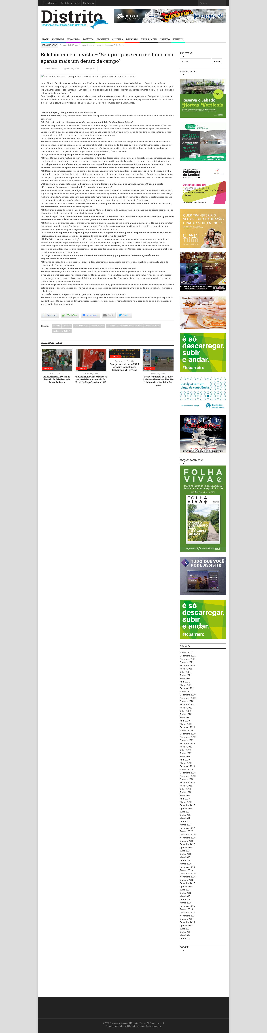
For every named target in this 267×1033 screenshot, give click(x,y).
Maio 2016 (185, 857)
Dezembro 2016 (188, 834)
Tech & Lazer (149, 39)
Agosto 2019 (186, 746)
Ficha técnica (49, 3)
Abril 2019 (185, 759)
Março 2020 (186, 724)
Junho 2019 (185, 753)
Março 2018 (186, 802)
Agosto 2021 (186, 668)
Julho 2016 (185, 850)
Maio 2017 (185, 818)
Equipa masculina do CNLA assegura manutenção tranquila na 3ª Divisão (124, 367)
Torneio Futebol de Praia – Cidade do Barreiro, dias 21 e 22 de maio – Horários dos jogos (158, 381)
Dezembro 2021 (188, 655)
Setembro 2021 (187, 665)
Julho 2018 (185, 789)
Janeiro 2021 (186, 691)
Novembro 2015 (188, 876)
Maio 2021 (185, 678)
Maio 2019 (185, 756)
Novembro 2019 (188, 737)
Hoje (45, 39)
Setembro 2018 (187, 782)
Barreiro (56, 326)
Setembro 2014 (187, 922)
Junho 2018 (185, 792)
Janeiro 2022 (186, 652)
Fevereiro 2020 (187, 727)
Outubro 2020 (186, 701)
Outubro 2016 (186, 841)
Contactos (88, 3)
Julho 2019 (185, 750)
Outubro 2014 (186, 919)
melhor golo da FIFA (61, 331)
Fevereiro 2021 (187, 688)
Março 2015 (186, 902)
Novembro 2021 (188, 659)
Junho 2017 (185, 815)
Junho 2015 (185, 893)
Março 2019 (186, 763)
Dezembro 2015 (188, 873)
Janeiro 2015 (186, 909)
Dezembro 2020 (188, 694)
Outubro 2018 (186, 779)
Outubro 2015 (186, 880)
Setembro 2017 (187, 805)
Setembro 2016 (187, 844)
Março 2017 (186, 824)
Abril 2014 (185, 938)
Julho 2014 (185, 928)
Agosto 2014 (186, 925)
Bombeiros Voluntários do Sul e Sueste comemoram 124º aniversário (89, 45)
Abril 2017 (185, 821)
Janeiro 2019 (186, 769)
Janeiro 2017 (186, 831)
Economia (73, 39)
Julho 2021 (185, 672)
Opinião (165, 39)
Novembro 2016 (188, 837)
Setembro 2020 (187, 704)
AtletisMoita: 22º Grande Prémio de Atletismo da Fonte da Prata (56, 379)
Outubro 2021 (186, 662)
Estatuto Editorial (70, 3)
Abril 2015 (185, 899)
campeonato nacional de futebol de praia (125, 326)
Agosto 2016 (186, 847)
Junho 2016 (185, 854)
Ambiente (103, 39)
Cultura (117, 39)
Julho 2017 (185, 811)
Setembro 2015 (187, 883)
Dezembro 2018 (188, 772)
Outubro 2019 (186, 740)
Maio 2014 (185, 935)
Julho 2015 (185, 889)
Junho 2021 (185, 675)
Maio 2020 (185, 717)
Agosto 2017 (186, 808)
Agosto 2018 (186, 785)
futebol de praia (152, 326)
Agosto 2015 (186, 886)
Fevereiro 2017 (187, 828)
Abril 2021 (185, 681)
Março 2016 (186, 863)
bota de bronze (97, 326)
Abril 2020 (185, 720)
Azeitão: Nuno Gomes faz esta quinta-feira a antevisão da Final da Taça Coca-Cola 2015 (91, 379)
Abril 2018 (185, 798)
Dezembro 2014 (188, 912)
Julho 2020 (185, 711)
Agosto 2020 (186, 707)
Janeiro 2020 (186, 730)
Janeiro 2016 (186, 870)
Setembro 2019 (187, 743)
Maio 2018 (185, 795)
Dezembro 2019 (188, 733)
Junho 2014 (185, 932)
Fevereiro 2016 (187, 867)
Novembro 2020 (188, 698)
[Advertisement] (203, 971)
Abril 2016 (185, 860)
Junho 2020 (185, 714)
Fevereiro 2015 (187, 906)
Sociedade (58, 39)
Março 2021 (186, 685)
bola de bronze (80, 326)
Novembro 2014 (188, 915)
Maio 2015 (185, 896)
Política (88, 39)
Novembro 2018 (188, 776)
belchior (67, 326)
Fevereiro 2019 (187, 766)
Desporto (132, 39)
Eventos (178, 39)
